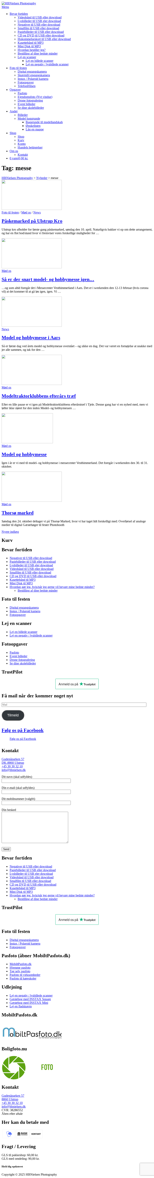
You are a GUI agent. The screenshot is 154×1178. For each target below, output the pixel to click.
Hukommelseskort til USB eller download (44, 39)
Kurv (21, 140)
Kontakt (23, 154)
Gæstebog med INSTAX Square (30, 999)
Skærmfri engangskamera (34, 75)
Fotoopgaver (26, 82)
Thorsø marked (17, 512)
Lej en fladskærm (21, 1006)
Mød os (26, 212)
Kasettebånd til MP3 (31, 42)
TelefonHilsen (26, 86)
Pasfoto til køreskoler (23, 978)
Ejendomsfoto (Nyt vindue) (35, 97)
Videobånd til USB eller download (40, 17)
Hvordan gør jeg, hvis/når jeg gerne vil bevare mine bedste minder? (52, 587)
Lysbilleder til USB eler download (39, 21)
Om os (14, 151)
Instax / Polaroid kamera (33, 78)
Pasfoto (22, 93)
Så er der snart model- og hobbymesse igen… (48, 279)
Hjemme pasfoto (20, 967)
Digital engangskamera (32, 71)
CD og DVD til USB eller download (41, 35)
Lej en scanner (27, 57)
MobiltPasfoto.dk (20, 964)
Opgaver (15, 89)
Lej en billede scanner (39, 60)
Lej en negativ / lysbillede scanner (47, 64)
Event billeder (26, 104)
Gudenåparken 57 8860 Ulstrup (13, 1097)
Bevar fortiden (19, 13)
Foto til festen (18, 68)
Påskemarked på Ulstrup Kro (32, 221)
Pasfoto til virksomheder (25, 975)
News (37, 212)
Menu (5, 7)
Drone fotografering (30, 100)
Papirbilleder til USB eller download (41, 32)
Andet (13, 111)
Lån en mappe (35, 129)
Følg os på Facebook (23, 730)
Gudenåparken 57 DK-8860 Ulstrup (13, 760)
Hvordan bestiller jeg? (32, 50)
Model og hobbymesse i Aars (31, 337)
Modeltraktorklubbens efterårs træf (39, 396)
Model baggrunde (29, 118)
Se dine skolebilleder (31, 107)
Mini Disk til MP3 (29, 46)
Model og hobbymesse (24, 454)
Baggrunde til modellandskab (44, 122)
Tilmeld (13, 715)
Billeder (23, 115)
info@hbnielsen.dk (14, 770)
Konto (22, 143)
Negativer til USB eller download (39, 24)
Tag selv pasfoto (20, 971)
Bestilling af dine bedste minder (38, 53)
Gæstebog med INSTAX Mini (29, 1002)
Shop (13, 133)
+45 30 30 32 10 (12, 766)
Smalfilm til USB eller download (38, 28)
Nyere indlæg (10, 531)
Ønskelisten (33, 125)
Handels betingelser (30, 147)
